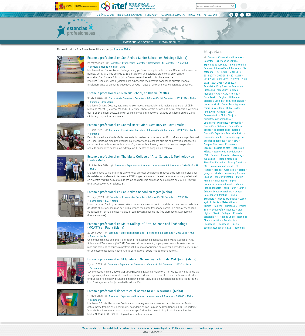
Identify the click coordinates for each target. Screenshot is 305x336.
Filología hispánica (227, 158)
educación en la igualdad (227, 129)
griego (207, 173)
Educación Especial (214, 133)
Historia (217, 173)
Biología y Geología (214, 100)
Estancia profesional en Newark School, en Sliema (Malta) (128, 93)
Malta (122, 66)
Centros (212, 57)
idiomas (208, 176)
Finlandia (220, 162)
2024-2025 (182, 130)
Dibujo (231, 115)
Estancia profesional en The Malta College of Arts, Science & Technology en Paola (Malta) (140, 158)
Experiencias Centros (226, 61)
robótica (217, 220)
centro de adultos (235, 100)
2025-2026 (183, 63)
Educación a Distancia (215, 126)
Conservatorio (211, 115)
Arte (192, 232)
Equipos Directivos (213, 144)
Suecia (235, 224)
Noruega (218, 206)
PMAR (216, 213)
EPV (236, 140)
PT (218, 216)
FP (197, 165)
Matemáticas (228, 202)
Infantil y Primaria (223, 176)
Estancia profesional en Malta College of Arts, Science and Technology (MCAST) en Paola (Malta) (137, 225)
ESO (107, 200)
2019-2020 (209, 79)
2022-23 (179, 264)
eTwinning (237, 155)
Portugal (226, 213)
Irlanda (239, 184)
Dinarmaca (222, 122)
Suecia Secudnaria (213, 227)
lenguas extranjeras (227, 198)
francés (207, 169)
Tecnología (239, 227)
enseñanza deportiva (214, 140)
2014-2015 (222, 71)
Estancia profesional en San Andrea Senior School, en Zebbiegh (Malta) (137, 58)
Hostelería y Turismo (234, 173)
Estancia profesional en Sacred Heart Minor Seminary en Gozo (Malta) (136, 125)
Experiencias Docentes (133, 63)
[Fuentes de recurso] (244, 6)
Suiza (228, 227)
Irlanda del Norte (212, 187)
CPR (223, 115)
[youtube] (248, 15)
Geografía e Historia (234, 169)
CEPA (229, 108)
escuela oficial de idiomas (103, 66)
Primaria (94, 102)
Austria (234, 93)
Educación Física (234, 133)
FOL (206, 166)
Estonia (225, 155)
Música (207, 206)
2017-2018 (222, 75)
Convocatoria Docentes (120, 98)
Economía (236, 122)
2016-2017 (209, 75)
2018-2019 (236, 75)
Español (214, 155)
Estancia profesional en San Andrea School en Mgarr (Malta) (129, 192)
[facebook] (242, 15)
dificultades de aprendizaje (218, 119)
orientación (231, 206)
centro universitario (214, 108)
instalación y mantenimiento (218, 184)
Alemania (209, 93)
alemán (234, 90)
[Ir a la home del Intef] (128, 6)
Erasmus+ (230, 144)
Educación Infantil (213, 137)
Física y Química (235, 162)
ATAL (225, 93)
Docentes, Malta (121, 49)
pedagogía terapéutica (223, 209)
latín (234, 187)
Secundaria (107, 102)
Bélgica (222, 97)
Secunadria (209, 224)
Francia (218, 169)
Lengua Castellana (222, 191)
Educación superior (234, 137)
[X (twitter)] (237, 15)
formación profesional (221, 166)
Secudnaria (229, 220)
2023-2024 (183, 197)
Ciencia (94, 236)
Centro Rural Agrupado (233, 104)
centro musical (211, 104)
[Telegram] (231, 15)
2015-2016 (235, 71)
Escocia (208, 147)
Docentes (114, 63)
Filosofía (208, 162)
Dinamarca (209, 122)
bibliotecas (234, 97)
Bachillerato (96, 200)
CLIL (230, 111)
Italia (226, 187)
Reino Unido (228, 216)
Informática (221, 180)
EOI (229, 140)
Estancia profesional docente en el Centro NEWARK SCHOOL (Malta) (135, 291)
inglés (233, 180)
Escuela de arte (222, 147)
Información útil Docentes (161, 63)
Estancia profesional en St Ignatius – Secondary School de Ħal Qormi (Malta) (142, 259)
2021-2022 (222, 79)
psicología (209, 216)
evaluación (209, 158)
